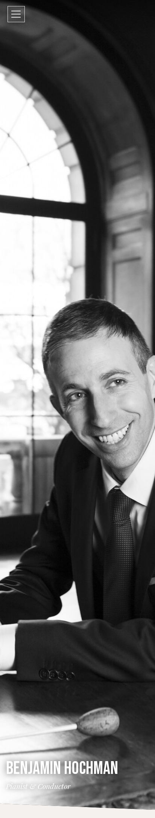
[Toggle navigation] (16, 14)
